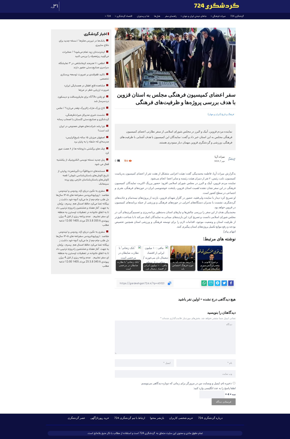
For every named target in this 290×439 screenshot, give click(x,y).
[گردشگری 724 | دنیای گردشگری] (216, 6)
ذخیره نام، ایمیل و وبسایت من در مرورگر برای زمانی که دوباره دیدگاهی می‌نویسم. (186, 383)
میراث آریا (220, 156)
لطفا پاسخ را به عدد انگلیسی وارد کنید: (215, 388)
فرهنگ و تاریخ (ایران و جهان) (221, 114)
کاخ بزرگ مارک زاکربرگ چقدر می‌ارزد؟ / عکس (80, 108)
